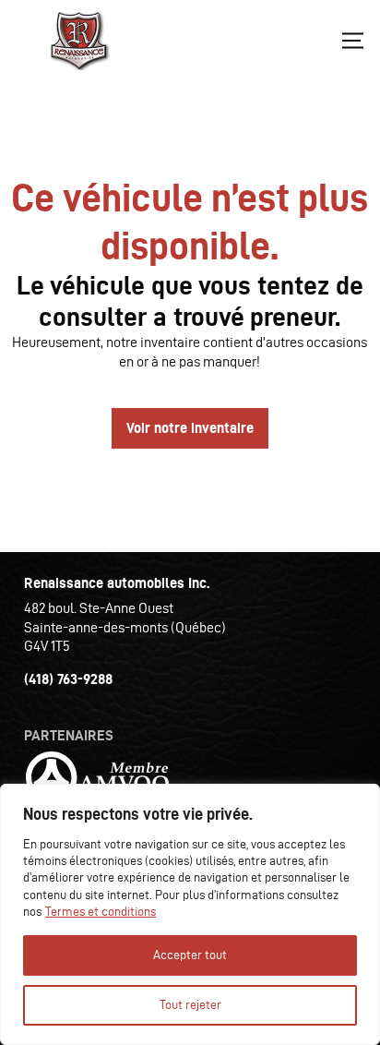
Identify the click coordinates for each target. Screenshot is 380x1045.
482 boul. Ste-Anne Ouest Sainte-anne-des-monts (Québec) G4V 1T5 (125, 627)
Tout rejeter (190, 1005)
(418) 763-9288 (68, 679)
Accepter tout (190, 955)
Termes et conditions (100, 912)
